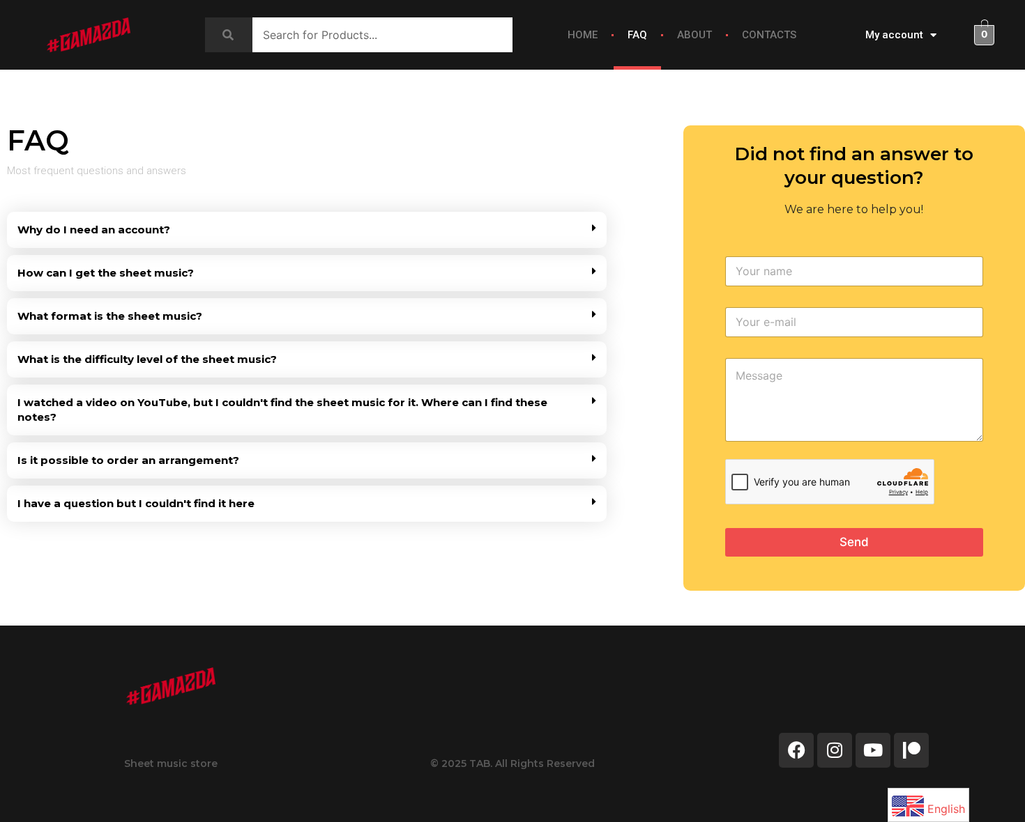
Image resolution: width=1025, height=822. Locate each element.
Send (854, 542)
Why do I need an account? (93, 229)
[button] (307, 230)
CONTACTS (769, 35)
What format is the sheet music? (109, 316)
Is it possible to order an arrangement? (128, 460)
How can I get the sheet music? (105, 272)
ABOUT (694, 35)
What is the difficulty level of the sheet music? (147, 359)
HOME (583, 35)
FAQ (637, 35)
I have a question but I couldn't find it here (136, 503)
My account (894, 35)
